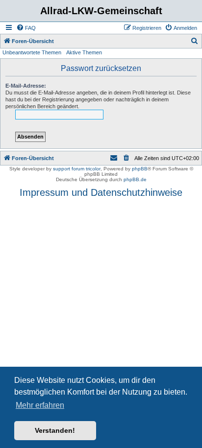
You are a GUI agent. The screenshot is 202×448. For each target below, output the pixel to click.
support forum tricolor (77, 168)
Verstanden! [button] (55, 430)
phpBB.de (135, 179)
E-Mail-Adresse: (25, 86)
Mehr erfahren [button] (40, 405)
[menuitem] (26, 28)
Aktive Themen (84, 52)
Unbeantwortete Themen (31, 52)
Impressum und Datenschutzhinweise (101, 192)
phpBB (140, 168)
